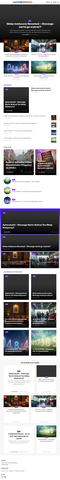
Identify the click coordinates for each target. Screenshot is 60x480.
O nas (7, 471)
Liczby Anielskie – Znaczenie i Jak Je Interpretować (43, 76)
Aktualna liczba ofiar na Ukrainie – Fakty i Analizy (26, 181)
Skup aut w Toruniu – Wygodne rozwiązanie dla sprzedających (44, 55)
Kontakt (3, 471)
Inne (30, 20)
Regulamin (11, 471)
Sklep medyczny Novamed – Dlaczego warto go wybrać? (30, 25)
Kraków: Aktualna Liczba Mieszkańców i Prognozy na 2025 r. (19, 165)
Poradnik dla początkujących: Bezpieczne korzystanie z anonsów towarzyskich (16, 55)
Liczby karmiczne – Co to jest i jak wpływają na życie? (16, 76)
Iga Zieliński (26, 34)
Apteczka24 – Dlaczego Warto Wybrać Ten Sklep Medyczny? (15, 104)
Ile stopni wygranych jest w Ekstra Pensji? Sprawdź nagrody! (45, 164)
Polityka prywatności (20, 471)
